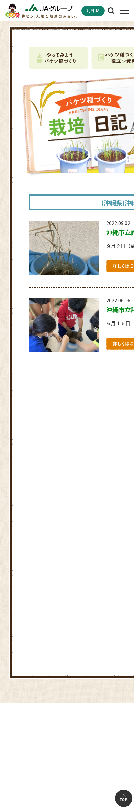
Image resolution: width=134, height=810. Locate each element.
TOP (124, 800)
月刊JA (93, 11)
